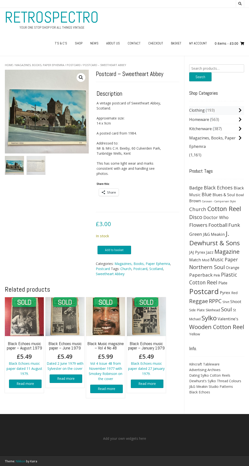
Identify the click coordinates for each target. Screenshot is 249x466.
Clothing (197, 110)
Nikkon (20, 461)
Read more (25, 383)
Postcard (74, 65)
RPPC (215, 301)
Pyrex (225, 292)
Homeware (199, 119)
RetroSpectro (52, 17)
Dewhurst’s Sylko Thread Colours (215, 381)
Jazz (209, 252)
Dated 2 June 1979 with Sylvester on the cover (65, 356)
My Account (198, 43)
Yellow (194, 333)
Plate (222, 283)
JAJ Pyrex (197, 252)
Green (195, 234)
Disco (195, 216)
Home (9, 65)
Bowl (240, 195)
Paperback (201, 275)
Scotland (156, 268)
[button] (81, 77)
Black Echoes (218, 187)
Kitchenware (200, 128)
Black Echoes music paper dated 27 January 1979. (146, 358)
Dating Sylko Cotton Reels (209, 375)
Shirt (225, 302)
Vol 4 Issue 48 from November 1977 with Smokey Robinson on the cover (105, 361)
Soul (226, 309)
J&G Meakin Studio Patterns (211, 386)
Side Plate (197, 310)
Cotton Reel (224, 208)
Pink (216, 275)
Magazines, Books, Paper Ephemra (39, 65)
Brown (195, 200)
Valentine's (228, 319)
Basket (176, 43)
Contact (134, 43)
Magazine (227, 251)
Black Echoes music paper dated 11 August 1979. (24, 358)
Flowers (198, 224)
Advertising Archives (205, 369)
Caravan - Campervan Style (219, 201)
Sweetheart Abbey (110, 273)
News (94, 43)
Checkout (155, 43)
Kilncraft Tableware (204, 364)
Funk (234, 224)
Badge (196, 188)
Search (200, 77)
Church (125, 268)
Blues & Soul (224, 194)
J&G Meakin (214, 234)
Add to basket (114, 250)
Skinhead (213, 309)
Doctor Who (216, 217)
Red (234, 292)
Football (217, 224)
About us (113, 43)
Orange (232, 267)
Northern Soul (207, 267)
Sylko (209, 317)
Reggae (198, 301)
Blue (207, 194)
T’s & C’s (61, 43)
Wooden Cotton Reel (216, 327)
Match (195, 260)
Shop (78, 43)
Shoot (235, 301)
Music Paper (224, 259)
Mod (205, 259)
